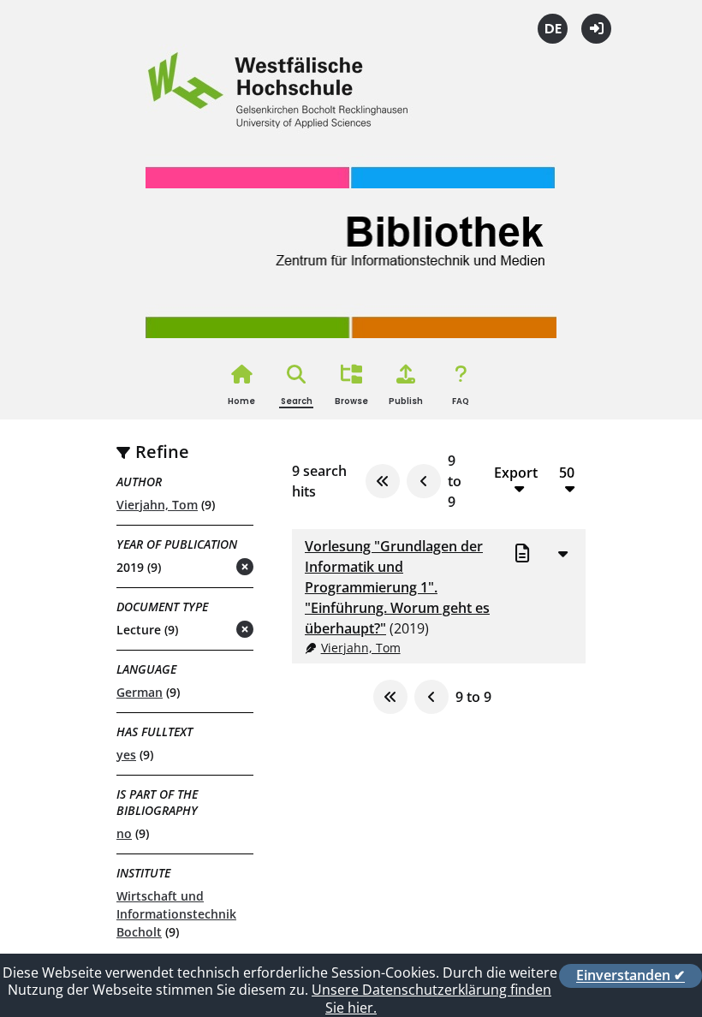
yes (126, 754)
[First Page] (383, 481)
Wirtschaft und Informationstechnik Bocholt (176, 914)
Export (516, 473)
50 (566, 473)
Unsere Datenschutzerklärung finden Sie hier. (431, 998)
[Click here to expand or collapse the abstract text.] (562, 553)
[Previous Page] (424, 481)
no (124, 833)
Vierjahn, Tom (157, 505)
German (139, 692)
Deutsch (553, 29)
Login (596, 29)
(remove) (211, 568)
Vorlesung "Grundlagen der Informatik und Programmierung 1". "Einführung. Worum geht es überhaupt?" (397, 587)
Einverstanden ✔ (630, 975)
